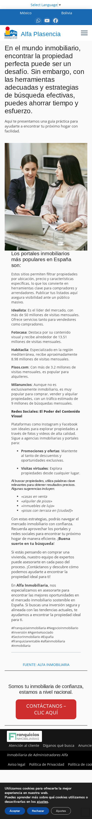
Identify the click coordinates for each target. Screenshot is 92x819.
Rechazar (38, 811)
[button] (84, 32)
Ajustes (61, 811)
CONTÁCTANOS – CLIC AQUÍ (46, 709)
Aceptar (15, 811)
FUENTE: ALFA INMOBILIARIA (46, 664)
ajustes (42, 802)
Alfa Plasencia (41, 33)
